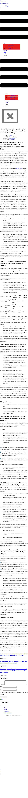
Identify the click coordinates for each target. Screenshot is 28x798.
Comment (2, 684)
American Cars (11, 45)
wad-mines (10, 135)
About (5, 52)
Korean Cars (10, 48)
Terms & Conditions (8, 713)
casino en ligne (19, 168)
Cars (4, 43)
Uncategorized (12, 138)
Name (1, 686)
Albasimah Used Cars (4, 3)
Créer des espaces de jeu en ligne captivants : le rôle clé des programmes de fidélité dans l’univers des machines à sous (13, 670)
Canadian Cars (10, 46)
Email (1, 688)
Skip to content (3, 0)
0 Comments (12, 139)
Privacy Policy (6, 711)
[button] (14, 24)
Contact (5, 50)
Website (1, 689)
